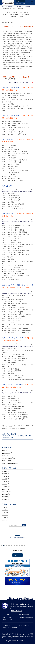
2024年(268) (5, 512)
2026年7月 (4, 474)
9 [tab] (11, 545)
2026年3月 (4, 484)
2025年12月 (5, 491)
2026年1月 (4, 489)
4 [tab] (3, 545)
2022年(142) (5, 517)
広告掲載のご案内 (17, 550)
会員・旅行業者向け (9, 6)
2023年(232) (5, 515)
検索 (24, 525)
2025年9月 (4, 499)
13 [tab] (18, 545)
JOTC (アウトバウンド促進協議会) (23, 6)
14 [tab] (19, 545)
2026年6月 (4, 476)
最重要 (3, 450)
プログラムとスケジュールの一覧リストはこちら (19, 82)
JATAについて (6, 614)
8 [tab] (10, 545)
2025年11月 (5, 494)
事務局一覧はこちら (16, 611)
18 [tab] (26, 545)
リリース (4, 455)
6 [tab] (6, 545)
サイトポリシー (6, 625)
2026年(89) (4, 507)
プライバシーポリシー (24, 625)
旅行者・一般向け (6, 460)
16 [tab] (23, 545)
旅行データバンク (7, 619)
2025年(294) (5, 510)
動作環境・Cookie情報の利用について (10, 628)
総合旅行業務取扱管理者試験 (9, 463)
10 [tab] (13, 545)
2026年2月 (4, 486)
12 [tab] (16, 545)
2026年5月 (4, 479)
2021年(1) (4, 520)
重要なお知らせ (6, 453)
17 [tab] (24, 545)
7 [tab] (8, 545)
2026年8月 (4, 471)
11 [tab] (14, 545)
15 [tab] (21, 545)
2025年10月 (5, 496)
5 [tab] (5, 545)
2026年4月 (4, 481)
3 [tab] (1, 545)
